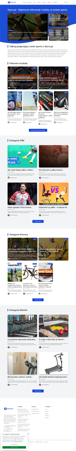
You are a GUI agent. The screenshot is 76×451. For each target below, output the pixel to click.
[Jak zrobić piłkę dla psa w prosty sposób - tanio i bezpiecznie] (15, 101)
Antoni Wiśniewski (45, 177)
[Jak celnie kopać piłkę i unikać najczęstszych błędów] (22, 156)
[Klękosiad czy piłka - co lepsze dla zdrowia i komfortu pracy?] (53, 194)
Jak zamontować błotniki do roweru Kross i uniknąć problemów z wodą (23, 421)
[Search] (65, 2)
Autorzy (34, 406)
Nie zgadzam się (14, 444)
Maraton (55, 2)
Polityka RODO (31, 441)
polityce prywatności (19, 441)
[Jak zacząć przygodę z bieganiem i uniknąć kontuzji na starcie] (30, 101)
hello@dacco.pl (8, 430)
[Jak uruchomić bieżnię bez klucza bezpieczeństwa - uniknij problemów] (45, 101)
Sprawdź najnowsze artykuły (38, 130)
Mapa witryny (46, 441)
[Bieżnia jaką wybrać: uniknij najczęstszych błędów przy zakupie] (22, 363)
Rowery (39, 2)
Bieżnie (44, 2)
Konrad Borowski (13, 87)
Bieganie (50, 2)
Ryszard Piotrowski (45, 87)
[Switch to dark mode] (67, 2)
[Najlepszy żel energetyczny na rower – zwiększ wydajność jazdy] (15, 272)
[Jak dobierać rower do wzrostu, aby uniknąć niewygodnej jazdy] (28, 26)
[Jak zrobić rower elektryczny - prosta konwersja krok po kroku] (30, 272)
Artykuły (20, 406)
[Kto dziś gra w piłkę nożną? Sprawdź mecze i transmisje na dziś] (53, 156)
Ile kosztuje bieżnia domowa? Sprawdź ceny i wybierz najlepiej (58, 20)
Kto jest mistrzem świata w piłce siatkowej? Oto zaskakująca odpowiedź (24, 426)
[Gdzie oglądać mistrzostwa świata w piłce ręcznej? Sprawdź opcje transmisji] (22, 194)
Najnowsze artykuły (27, 2)
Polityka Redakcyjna (38, 441)
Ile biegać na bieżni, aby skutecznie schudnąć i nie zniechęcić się (57, 34)
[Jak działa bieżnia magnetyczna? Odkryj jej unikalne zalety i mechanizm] (53, 363)
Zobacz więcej (38, 221)
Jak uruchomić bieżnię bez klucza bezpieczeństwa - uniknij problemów (24, 416)
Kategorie (48, 406)
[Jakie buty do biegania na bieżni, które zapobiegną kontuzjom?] (61, 101)
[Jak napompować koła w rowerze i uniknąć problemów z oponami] (45, 272)
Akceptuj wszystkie (14, 447)
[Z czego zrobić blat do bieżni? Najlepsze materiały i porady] (53, 326)
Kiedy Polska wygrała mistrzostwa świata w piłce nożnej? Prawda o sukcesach (23, 411)
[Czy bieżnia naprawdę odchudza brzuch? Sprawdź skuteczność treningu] (22, 326)
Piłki (34, 2)
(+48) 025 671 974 (8, 429)
